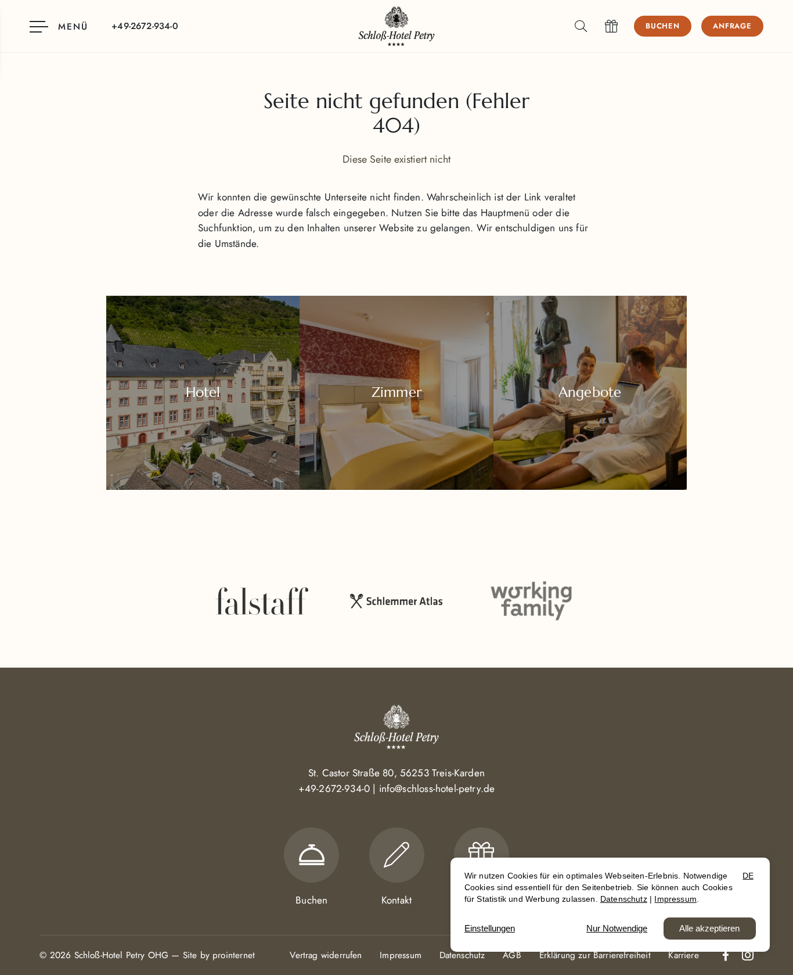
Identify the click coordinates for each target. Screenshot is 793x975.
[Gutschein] (611, 26)
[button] (583, 26)
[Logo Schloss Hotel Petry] (396, 26)
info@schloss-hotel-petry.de (437, 788)
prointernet (233, 955)
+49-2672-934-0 (334, 788)
